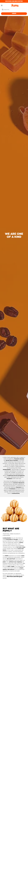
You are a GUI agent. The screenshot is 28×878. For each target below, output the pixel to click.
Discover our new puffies (14, 1)
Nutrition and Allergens (14, 576)
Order (14, 13)
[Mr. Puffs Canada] (15, 5)
